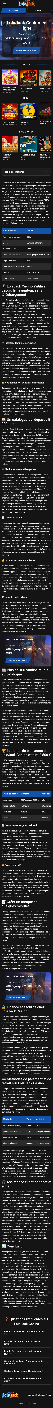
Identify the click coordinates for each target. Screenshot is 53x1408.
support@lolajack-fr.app (39, 1395)
